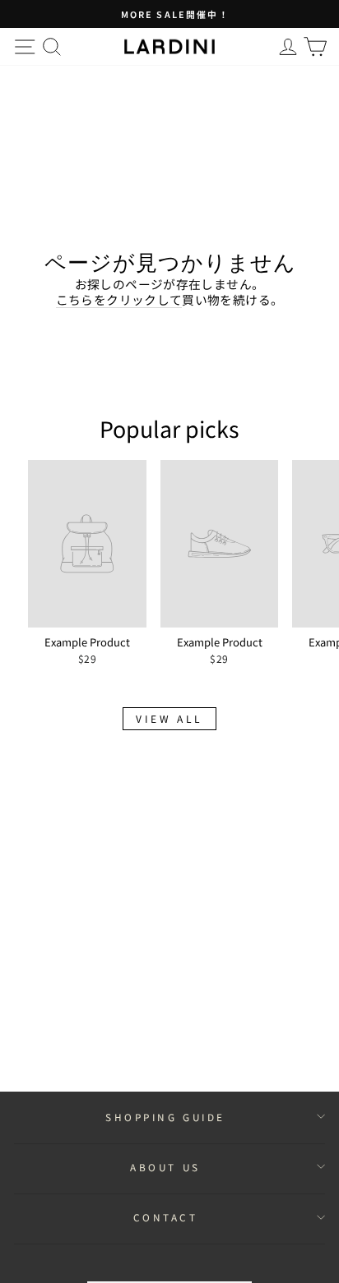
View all (169, 718)
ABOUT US (165, 1167)
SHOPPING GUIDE (165, 1117)
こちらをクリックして (119, 300)
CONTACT (165, 1217)
